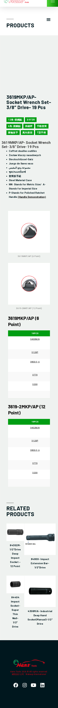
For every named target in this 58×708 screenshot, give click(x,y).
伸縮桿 (29, 126)
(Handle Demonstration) (32, 197)
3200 (35, 384)
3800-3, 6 (35, 361)
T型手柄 (41, 132)
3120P (35, 352)
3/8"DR (31, 119)
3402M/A (35, 427)
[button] (48, 19)
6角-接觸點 (14, 126)
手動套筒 (42, 126)
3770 (35, 374)
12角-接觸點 (15, 119)
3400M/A (35, 339)
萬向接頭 (27, 132)
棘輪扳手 (13, 132)
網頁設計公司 (18, 674)
